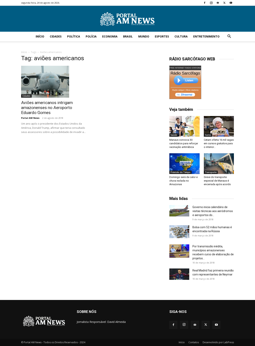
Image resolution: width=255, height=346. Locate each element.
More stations (192, 90)
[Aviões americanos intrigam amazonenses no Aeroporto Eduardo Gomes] (53, 82)
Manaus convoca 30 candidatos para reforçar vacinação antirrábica (183, 143)
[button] (229, 37)
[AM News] (127, 19)
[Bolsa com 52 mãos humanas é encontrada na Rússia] (179, 231)
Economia (110, 36)
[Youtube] (231, 3)
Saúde (174, 135)
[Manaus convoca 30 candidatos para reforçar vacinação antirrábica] (184, 126)
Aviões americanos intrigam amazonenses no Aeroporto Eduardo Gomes (47, 107)
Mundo (143, 36)
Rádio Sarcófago (185, 73)
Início (40, 36)
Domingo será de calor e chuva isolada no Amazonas (183, 181)
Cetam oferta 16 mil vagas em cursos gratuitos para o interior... (219, 143)
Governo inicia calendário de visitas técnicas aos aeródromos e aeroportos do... (212, 211)
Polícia (91, 36)
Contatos (193, 342)
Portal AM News (30, 117)
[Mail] (218, 3)
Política (73, 36)
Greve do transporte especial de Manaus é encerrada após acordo (217, 181)
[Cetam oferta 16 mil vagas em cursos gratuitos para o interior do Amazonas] (219, 126)
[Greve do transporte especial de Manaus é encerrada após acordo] (219, 163)
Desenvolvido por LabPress (218, 342)
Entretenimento (206, 36)
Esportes (162, 36)
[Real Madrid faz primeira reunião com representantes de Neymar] (179, 274)
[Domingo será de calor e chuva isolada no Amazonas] (184, 163)
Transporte (211, 172)
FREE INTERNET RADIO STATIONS (185, 68)
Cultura (181, 36)
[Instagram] (211, 3)
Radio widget (178, 90)
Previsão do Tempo (180, 172)
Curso (208, 135)
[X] (224, 3)
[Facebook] (205, 3)
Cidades (56, 36)
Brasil (128, 36)
